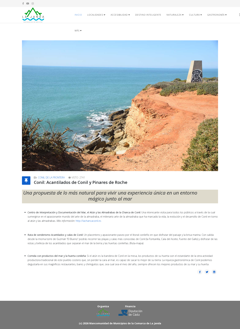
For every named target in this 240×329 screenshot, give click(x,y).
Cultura (194, 14)
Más (77, 30)
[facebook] (23, 3)
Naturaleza (174, 14)
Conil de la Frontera (51, 177)
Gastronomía (216, 14)
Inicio (78, 14)
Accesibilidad (119, 14)
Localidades (95, 14)
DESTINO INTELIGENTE (148, 14)
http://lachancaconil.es (88, 220)
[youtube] (27, 3)
